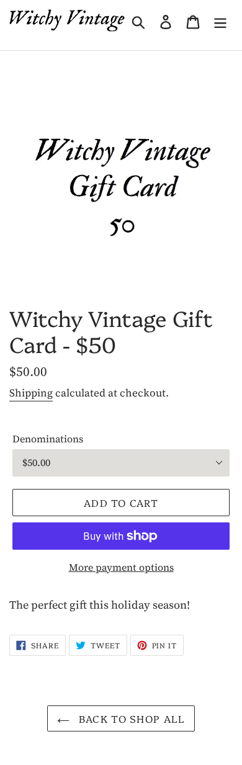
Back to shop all (131, 718)
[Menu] (220, 20)
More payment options (121, 567)
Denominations (47, 438)
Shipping (31, 392)
